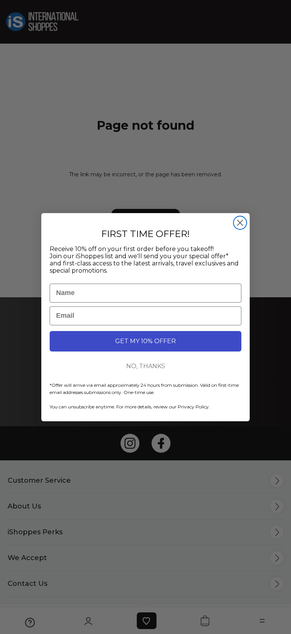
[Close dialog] (240, 222)
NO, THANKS (145, 366)
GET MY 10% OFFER (145, 341)
